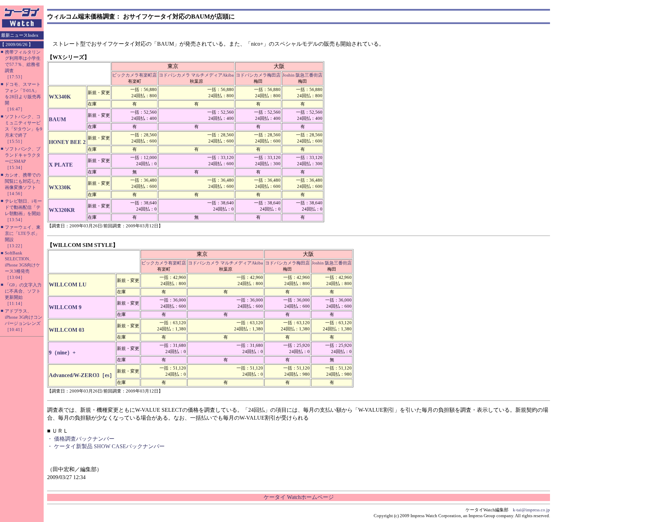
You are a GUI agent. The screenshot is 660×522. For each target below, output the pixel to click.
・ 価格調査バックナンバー (80, 439)
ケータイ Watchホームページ (299, 497)
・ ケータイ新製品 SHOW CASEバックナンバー (106, 446)
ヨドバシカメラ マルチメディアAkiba (196, 75)
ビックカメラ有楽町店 (134, 75)
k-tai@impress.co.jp (531, 509)
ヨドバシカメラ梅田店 (258, 75)
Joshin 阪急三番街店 (302, 75)
